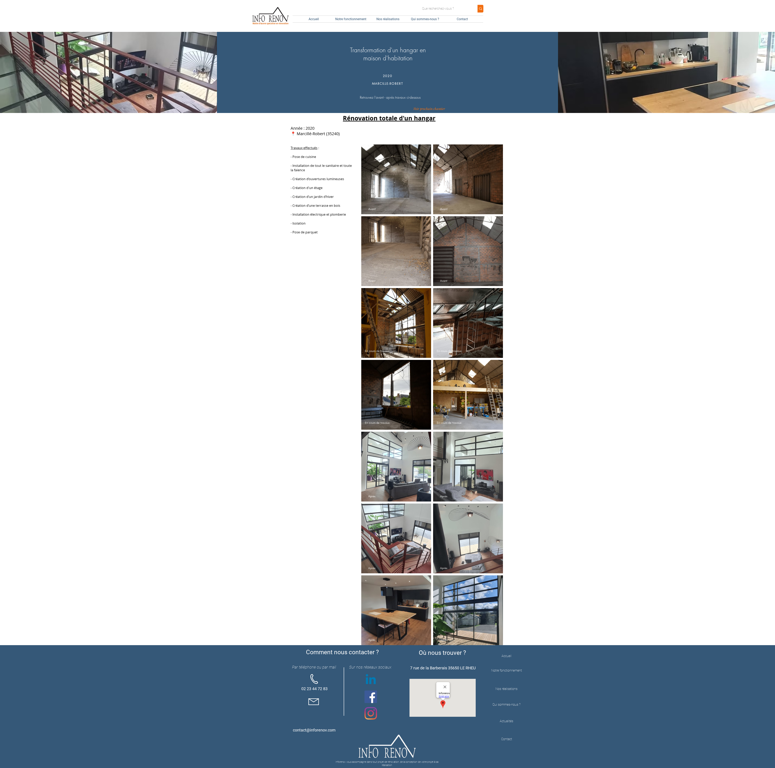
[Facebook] (370, 697)
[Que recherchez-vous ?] (480, 9)
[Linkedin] (370, 680)
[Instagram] (370, 713)
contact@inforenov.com (314, 730)
